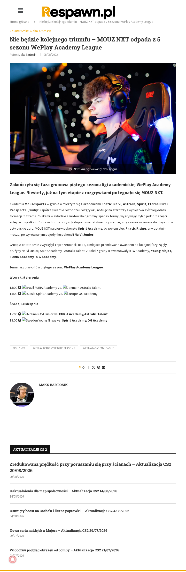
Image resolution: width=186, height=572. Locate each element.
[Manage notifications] (12, 559)
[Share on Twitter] (93, 367)
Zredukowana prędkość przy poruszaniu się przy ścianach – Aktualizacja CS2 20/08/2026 (90, 467)
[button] (20, 10)
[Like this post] (83, 367)
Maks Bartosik (27, 55)
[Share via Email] (103, 367)
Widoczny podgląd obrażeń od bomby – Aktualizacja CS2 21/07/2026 (64, 550)
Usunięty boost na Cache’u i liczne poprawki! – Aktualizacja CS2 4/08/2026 (69, 510)
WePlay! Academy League (98, 348)
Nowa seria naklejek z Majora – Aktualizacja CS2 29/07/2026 (58, 530)
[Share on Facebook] (89, 367)
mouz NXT (19, 348)
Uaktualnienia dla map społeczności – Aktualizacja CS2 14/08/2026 (63, 491)
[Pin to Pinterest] (98, 367)
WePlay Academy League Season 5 (54, 348)
